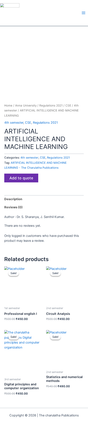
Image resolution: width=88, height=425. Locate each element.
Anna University (26, 105)
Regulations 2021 (51, 105)
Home (8, 105)
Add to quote (21, 178)
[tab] (44, 199)
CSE (68, 105)
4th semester (13, 123)
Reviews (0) (13, 207)
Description (13, 199)
